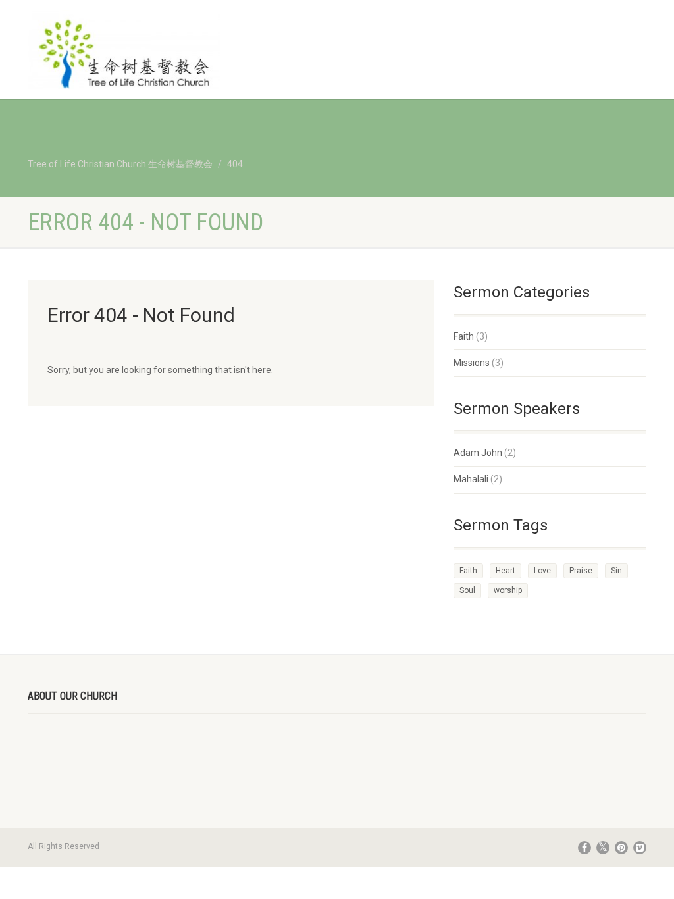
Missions (472, 362)
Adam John (478, 453)
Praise (580, 570)
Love (542, 570)
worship (508, 590)
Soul (467, 590)
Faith (464, 336)
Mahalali (471, 479)
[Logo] (124, 55)
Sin (616, 570)
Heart (505, 570)
